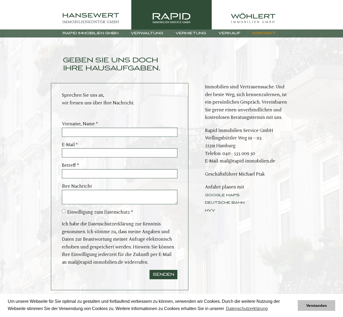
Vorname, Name (80, 123)
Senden (163, 274)
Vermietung (191, 33)
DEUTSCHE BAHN (225, 203)
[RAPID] (171, 14)
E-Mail (70, 144)
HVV (210, 210)
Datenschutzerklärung (111, 224)
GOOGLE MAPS (222, 195)
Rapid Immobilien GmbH (90, 33)
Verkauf (229, 33)
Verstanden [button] (316, 305)
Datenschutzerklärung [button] (247, 308)
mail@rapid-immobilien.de (95, 262)
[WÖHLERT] (252, 14)
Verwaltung (147, 33)
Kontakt (264, 33)
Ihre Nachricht (77, 186)
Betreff (70, 165)
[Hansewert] (91, 14)
